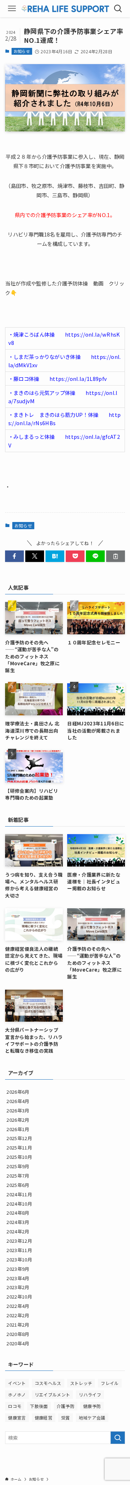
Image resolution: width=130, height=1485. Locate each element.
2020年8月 (17, 1334)
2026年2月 (17, 1119)
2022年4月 (17, 1305)
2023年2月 (17, 1287)
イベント (17, 1383)
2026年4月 (17, 1101)
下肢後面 (39, 1406)
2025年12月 (19, 1138)
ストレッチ (81, 1383)
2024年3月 (17, 1222)
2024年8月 (17, 1212)
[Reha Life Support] (65, 8)
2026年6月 (17, 1091)
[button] (14, 556)
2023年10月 (19, 1259)
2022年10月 (19, 1296)
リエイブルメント (52, 1394)
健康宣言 (17, 1417)
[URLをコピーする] (115, 556)
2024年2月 (17, 1231)
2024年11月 (19, 1194)
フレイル (109, 1383)
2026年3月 (17, 1110)
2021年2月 (17, 1324)
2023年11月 (19, 1250)
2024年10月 (19, 1203)
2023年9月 (17, 1268)
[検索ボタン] (118, 8)
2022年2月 (17, 1315)
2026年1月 (17, 1129)
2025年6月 (17, 1185)
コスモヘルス (48, 1383)
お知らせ (22, 51)
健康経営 (43, 1417)
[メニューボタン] (12, 8)
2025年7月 (17, 1175)
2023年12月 (19, 1240)
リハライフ (90, 1394)
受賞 (65, 1417)
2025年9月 (17, 1166)
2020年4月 (17, 1343)
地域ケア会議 (92, 1417)
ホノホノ (17, 1394)
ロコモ (14, 1406)
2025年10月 (19, 1156)
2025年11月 (19, 1147)
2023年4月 (17, 1278)
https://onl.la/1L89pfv (78, 378)
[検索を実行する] (117, 1437)
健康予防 (92, 1406)
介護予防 (65, 1406)
